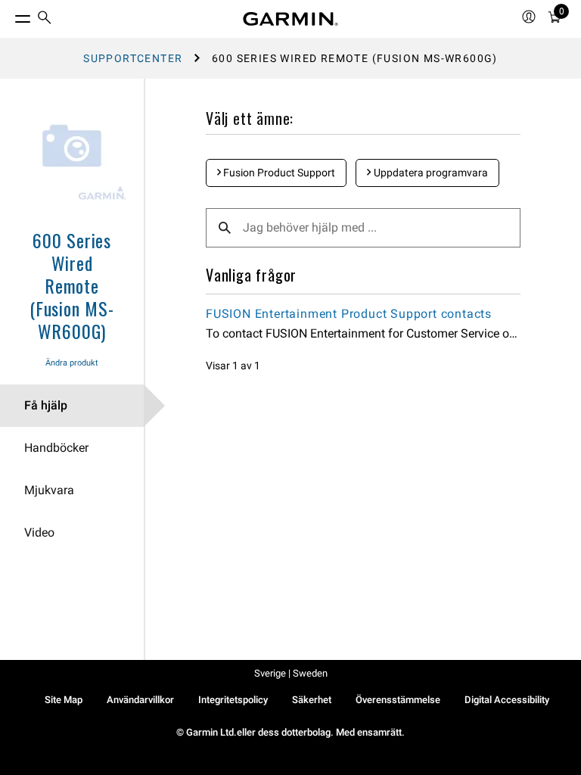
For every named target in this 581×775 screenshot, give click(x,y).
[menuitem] (44, 19)
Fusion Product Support (278, 173)
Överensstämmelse (398, 699)
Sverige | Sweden (291, 673)
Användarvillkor (140, 699)
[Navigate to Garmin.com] (290, 19)
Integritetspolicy (233, 699)
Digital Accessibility (506, 699)
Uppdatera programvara (429, 173)
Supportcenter (132, 58)
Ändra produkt (71, 363)
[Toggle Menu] (9, 15)
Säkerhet (311, 699)
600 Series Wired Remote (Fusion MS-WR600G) (72, 285)
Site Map (63, 699)
